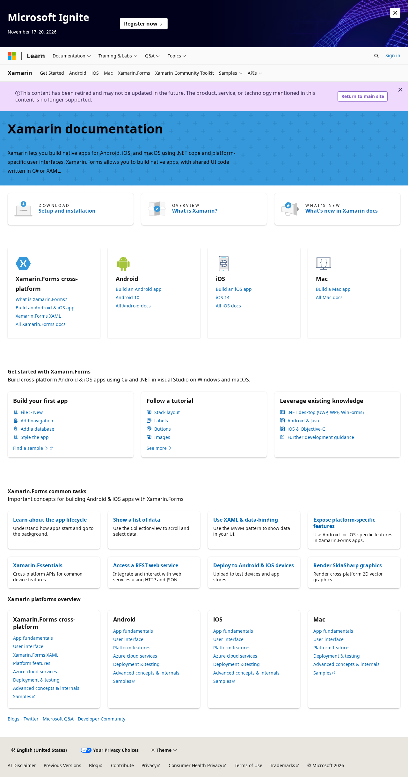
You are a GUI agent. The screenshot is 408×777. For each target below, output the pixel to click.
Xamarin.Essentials (37, 565)
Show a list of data (136, 519)
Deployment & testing (36, 680)
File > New (32, 412)
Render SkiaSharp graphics (347, 565)
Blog (93, 765)
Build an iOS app (234, 289)
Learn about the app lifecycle (50, 519)
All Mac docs (329, 297)
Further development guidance (321, 437)
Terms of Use (248, 765)
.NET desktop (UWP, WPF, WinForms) (326, 412)
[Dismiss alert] (395, 13)
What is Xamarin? (194, 210)
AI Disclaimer (22, 765)
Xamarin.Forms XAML (38, 316)
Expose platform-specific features (344, 523)
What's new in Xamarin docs (341, 210)
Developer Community (101, 719)
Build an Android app (139, 289)
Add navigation (37, 421)
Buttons (162, 429)
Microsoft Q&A (58, 719)
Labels (161, 421)
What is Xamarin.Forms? (41, 299)
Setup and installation (67, 210)
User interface (28, 646)
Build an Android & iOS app (45, 308)
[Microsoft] (12, 56)
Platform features (31, 663)
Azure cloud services (35, 671)
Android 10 (127, 297)
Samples (22, 696)
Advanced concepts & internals (46, 688)
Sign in (392, 55)
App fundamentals (33, 638)
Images (162, 437)
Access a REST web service (145, 565)
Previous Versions (62, 765)
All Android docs (133, 306)
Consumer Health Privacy (195, 765)
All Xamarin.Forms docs (41, 324)
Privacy (149, 765)
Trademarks (282, 765)
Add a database (37, 429)
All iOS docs (228, 306)
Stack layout (167, 412)
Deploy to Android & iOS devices (253, 565)
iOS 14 (222, 297)
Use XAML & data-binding (245, 519)
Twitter (31, 719)
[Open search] (376, 56)
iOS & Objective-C (306, 429)
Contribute (122, 765)
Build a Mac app (333, 289)
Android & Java (303, 421)
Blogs (13, 719)
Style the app (35, 437)
